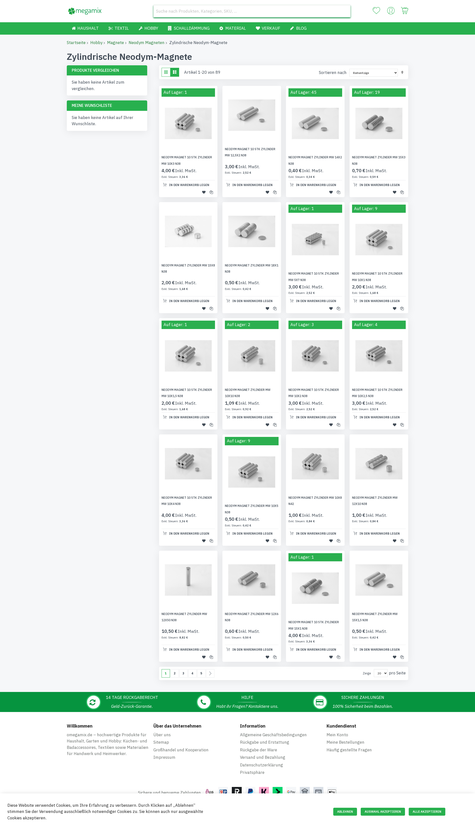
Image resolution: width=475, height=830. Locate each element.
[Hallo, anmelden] (391, 12)
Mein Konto (337, 734)
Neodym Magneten (147, 42)
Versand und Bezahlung (262, 757)
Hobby (96, 42)
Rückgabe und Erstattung (264, 742)
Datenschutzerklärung (261, 765)
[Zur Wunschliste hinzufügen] (204, 192)
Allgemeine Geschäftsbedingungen (273, 734)
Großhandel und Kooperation (181, 750)
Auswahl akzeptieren (383, 811)
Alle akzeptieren (427, 811)
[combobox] (252, 11)
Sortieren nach (333, 72)
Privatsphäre (252, 772)
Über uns (162, 734)
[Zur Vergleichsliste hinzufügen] (211, 192)
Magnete (115, 42)
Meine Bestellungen (345, 742)
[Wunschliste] (376, 10)
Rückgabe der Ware (258, 750)
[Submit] (344, 11)
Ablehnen (345, 811)
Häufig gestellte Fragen (349, 750)
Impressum (164, 757)
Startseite (76, 42)
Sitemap (161, 742)
